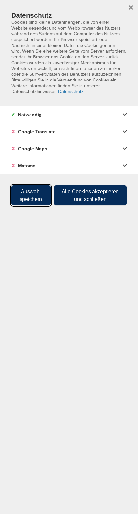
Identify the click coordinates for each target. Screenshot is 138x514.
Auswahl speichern (31, 195)
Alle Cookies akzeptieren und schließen (90, 195)
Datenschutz (70, 91)
